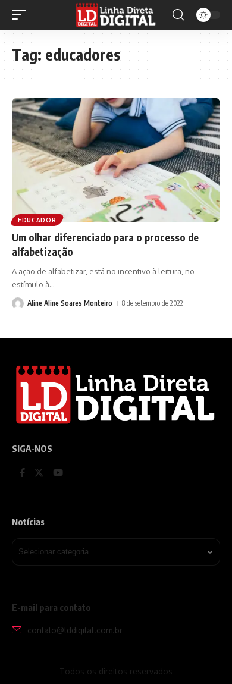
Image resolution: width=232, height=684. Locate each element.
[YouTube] (58, 473)
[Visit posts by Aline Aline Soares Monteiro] (18, 303)
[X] (39, 473)
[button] (22, 15)
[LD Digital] (116, 15)
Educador (37, 220)
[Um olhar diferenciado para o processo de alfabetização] (116, 160)
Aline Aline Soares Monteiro (69, 303)
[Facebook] (22, 473)
